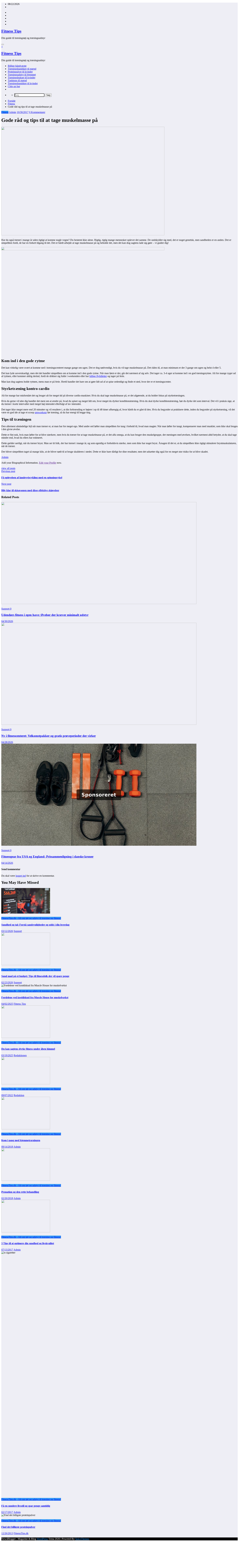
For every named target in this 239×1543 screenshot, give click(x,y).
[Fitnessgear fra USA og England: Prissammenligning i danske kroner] (98, 844)
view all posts (8, 468)
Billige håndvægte (17, 65)
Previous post (8, 471)
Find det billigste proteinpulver (18, 1527)
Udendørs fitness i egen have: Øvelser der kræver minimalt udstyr (44, 615)
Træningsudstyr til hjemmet (22, 74)
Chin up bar (14, 86)
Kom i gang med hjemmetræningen (20, 1140)
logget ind (21, 875)
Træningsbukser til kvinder (21, 77)
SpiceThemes (82, 1538)
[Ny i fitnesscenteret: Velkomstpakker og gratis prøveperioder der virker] (98, 724)
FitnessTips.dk (21, 1533)
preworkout (41, 412)
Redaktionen (20, 1055)
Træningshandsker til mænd (22, 68)
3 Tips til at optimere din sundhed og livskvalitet (27, 1243)
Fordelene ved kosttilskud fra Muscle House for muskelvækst (34, 997)
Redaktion (19, 1095)
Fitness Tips (11, 31)
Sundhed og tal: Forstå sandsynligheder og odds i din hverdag (35, 924)
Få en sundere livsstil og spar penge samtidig (25, 1505)
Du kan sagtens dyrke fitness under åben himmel (28, 1048)
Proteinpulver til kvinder (20, 71)
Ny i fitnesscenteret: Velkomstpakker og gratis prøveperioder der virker (48, 735)
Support (5, 608)
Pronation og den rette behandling (20, 1192)
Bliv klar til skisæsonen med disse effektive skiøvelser (30, 490)
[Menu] (2, 44)
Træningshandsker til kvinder (23, 83)
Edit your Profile (47, 462)
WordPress (42, 1538)
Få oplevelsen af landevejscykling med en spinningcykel (31, 477)
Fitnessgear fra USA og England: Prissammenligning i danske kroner (47, 856)
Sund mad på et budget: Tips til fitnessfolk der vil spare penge (35, 976)
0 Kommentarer (37, 112)
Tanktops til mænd (17, 80)
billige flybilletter (98, 376)
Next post (6, 483)
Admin (12, 112)
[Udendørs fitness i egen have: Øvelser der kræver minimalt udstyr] (98, 603)
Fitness (4, 112)
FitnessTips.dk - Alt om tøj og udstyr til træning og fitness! (31, 918)
